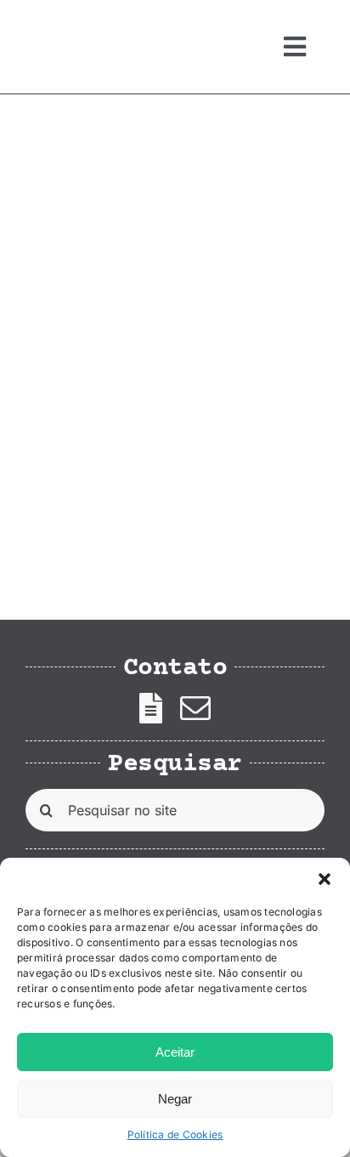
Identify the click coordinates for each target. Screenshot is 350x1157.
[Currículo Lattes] (150, 708)
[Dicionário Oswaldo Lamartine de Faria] (96, 182)
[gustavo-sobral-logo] (59, 19)
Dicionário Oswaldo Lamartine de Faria (105, 460)
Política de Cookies (175, 1134)
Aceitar (175, 1052)
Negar (175, 1099)
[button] (324, 879)
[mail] (195, 708)
